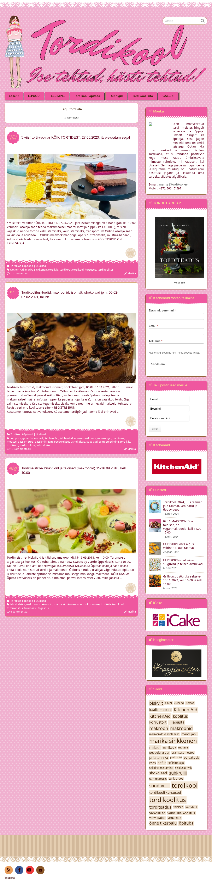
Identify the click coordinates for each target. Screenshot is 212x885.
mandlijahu (189, 734)
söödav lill (159, 786)
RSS (9, 870)
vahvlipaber (157, 818)
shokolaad (78, 441)
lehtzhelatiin (17, 604)
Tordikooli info (142, 96)
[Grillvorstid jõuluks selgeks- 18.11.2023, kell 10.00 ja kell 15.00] (155, 585)
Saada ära (158, 364)
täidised (178, 807)
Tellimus (155, 341)
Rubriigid (116, 96)
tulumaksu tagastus (36, 608)
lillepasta (176, 722)
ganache (27, 438)
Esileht (14, 96)
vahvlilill (191, 807)
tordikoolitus (105, 269)
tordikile (53, 269)
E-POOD (34, 96)
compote (15, 438)
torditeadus (160, 807)
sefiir (162, 762)
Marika (132, 273)
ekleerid (179, 703)
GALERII (168, 96)
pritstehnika (158, 758)
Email (153, 325)
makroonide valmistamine (164, 734)
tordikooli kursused (84, 269)
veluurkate (43, 445)
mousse (12, 441)
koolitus (180, 716)
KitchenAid (66, 438)
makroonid (46, 604)
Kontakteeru (40, 870)
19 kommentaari (20, 449)
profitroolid (176, 757)
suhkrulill (178, 773)
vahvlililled (157, 813)
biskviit (156, 703)
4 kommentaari (19, 611)
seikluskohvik (183, 768)
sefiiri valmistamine (161, 768)
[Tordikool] (106, 11)
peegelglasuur (62, 441)
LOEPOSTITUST (130, 253)
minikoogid (104, 438)
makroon (32, 604)
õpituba (186, 823)
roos (152, 763)
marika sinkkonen (36, 269)
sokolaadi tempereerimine (103, 441)
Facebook (19, 870)
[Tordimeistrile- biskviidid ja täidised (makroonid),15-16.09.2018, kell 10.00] (71, 551)
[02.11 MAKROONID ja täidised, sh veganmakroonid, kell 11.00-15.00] (155, 530)
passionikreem (44, 441)
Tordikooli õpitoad (87, 96)
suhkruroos (176, 778)
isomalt (38, 438)
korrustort (157, 722)
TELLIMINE (57, 96)
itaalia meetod (160, 710)
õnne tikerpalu (163, 823)
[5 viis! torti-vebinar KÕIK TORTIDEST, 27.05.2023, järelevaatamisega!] (71, 217)
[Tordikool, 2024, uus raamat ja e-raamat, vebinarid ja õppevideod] (155, 511)
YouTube (30, 870)
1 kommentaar (19, 273)
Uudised (41, 266)
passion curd (26, 441)
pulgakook (191, 757)
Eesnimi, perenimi (162, 310)
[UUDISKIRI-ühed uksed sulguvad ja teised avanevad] (155, 569)
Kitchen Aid (17, 269)
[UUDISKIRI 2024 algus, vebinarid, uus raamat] (155, 553)
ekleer (168, 703)
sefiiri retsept (176, 763)
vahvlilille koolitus (181, 813)
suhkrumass (158, 779)
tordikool (65, 269)
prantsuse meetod (183, 752)
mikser (155, 747)
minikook (118, 438)
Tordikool (10, 877)
